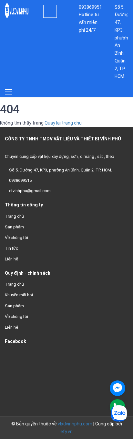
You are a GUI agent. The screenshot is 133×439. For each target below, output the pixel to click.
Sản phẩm (14, 227)
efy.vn (66, 431)
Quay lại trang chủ (63, 123)
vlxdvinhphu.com (75, 423)
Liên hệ (11, 259)
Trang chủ (14, 216)
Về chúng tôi (16, 237)
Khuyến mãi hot (19, 294)
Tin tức (11, 248)
